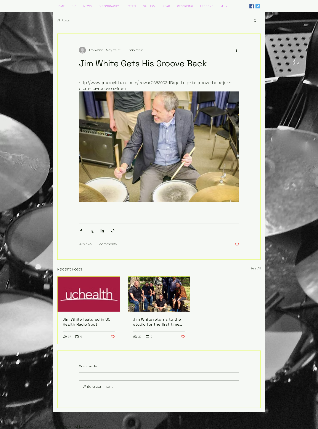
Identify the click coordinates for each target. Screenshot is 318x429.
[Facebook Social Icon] (251, 6)
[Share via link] (113, 231)
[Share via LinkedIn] (102, 231)
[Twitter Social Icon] (257, 6)
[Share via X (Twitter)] (92, 231)
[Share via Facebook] (81, 231)
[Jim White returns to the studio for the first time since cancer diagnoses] (159, 294)
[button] (255, 20)
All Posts (63, 20)
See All (256, 268)
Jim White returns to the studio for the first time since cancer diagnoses (157, 322)
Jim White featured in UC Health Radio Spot (86, 322)
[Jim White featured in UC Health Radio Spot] (89, 294)
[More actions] (236, 50)
